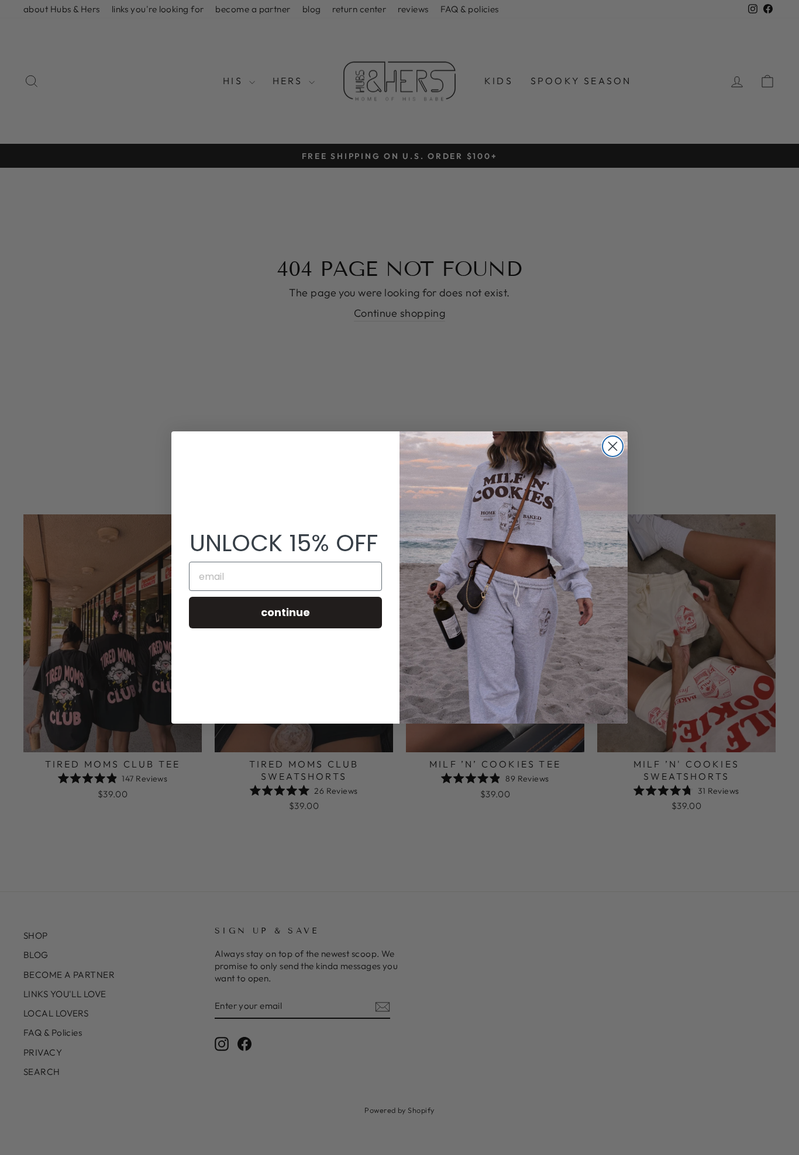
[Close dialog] (612, 446)
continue (285, 612)
